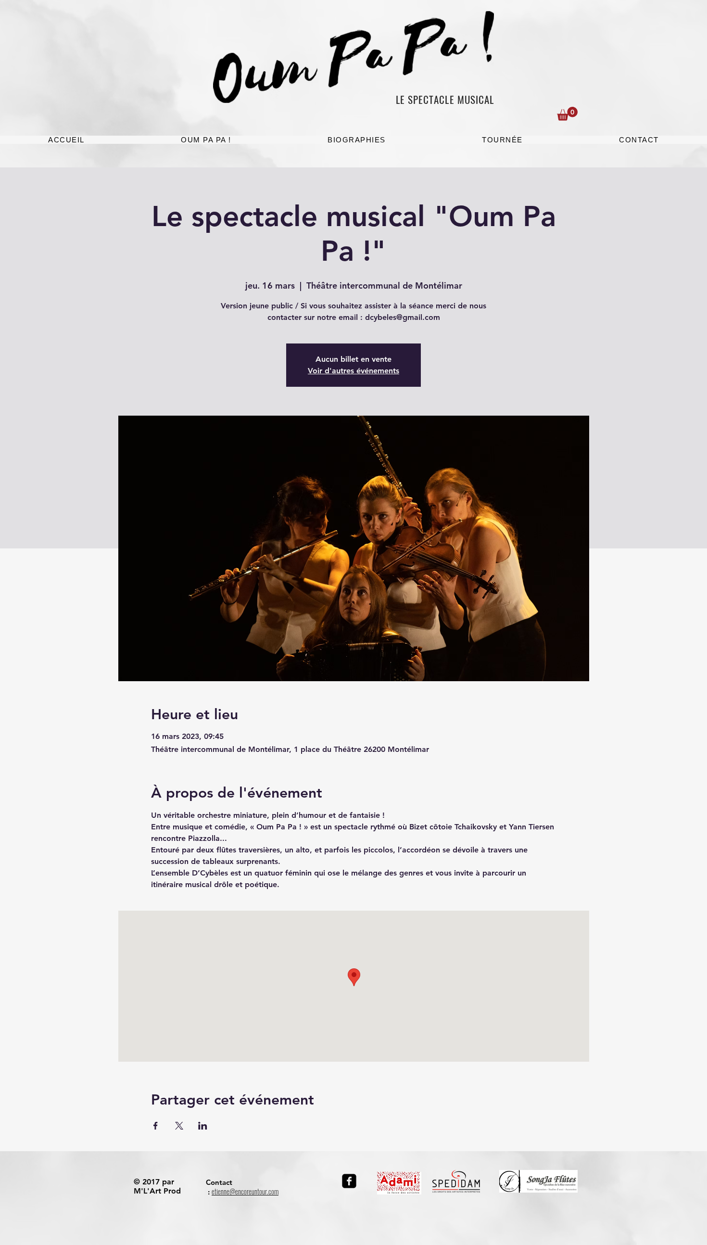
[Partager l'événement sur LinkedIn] (202, 1126)
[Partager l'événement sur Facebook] (155, 1126)
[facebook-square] (349, 1181)
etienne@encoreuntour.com (245, 1191)
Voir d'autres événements (353, 370)
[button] (567, 114)
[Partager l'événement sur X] (179, 1126)
